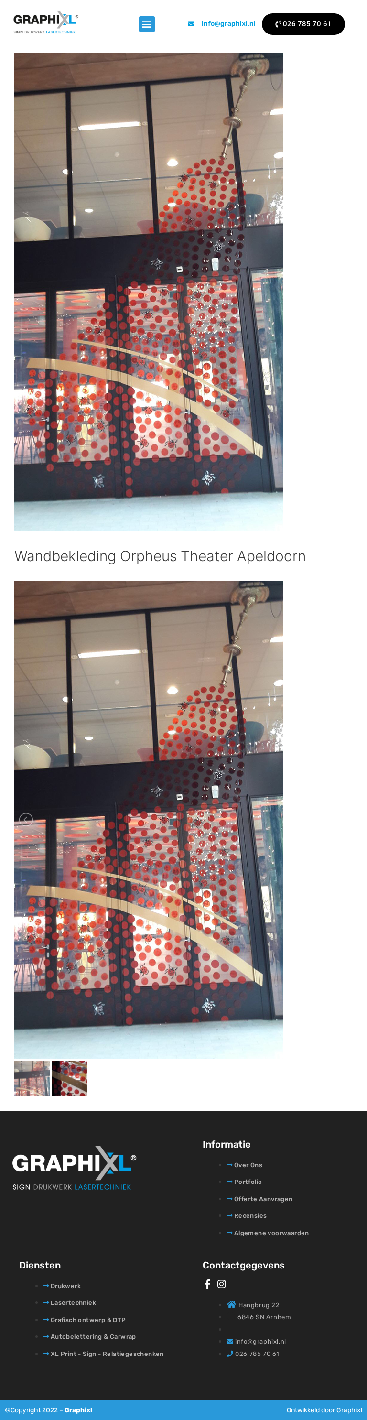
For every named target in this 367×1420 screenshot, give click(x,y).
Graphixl (78, 1410)
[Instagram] (222, 1284)
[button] (147, 24)
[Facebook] (207, 1284)
